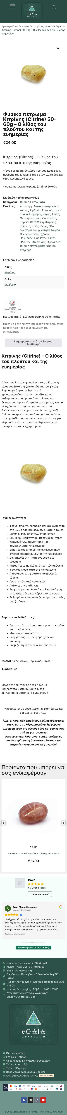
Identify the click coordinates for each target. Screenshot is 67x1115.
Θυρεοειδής (49, 218)
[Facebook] (24, 1100)
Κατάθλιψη (37, 222)
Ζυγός (46, 214)
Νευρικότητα (41, 230)
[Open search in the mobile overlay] (54, 7)
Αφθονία (35, 210)
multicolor (11, 284)
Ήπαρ (55, 214)
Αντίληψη (26, 206)
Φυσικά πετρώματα (32, 246)
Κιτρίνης (50, 222)
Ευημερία (35, 214)
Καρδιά (24, 222)
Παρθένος (40, 238)
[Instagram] (30, 1100)
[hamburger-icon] (12, 5)
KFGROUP (57, 1111)
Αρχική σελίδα (10, 26)
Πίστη (51, 238)
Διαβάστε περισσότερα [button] (15, 934)
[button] (58, 48)
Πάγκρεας (26, 238)
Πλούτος (25, 242)
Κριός (35, 226)
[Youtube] (43, 1100)
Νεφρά (55, 230)
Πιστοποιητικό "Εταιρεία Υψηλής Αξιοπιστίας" (32, 316)
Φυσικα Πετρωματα (31, 26)
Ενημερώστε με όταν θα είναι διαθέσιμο (33, 343)
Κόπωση (25, 226)
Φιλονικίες (39, 242)
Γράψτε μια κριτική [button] (40, 894)
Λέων (43, 226)
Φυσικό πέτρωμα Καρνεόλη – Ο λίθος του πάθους (33, 853)
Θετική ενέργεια (30, 218)
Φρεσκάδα (54, 242)
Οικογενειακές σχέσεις (35, 234)
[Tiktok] (37, 1100)
